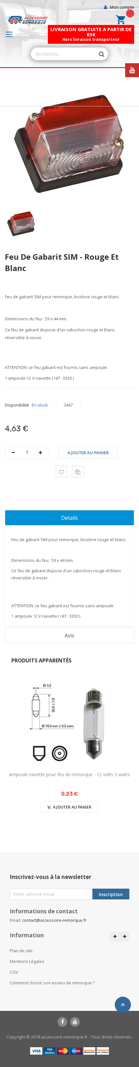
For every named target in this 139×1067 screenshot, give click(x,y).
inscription (111, 894)
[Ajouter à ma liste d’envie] (62, 472)
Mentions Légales (27, 961)
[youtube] (75, 1022)
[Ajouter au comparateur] (78, 472)
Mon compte (122, 7)
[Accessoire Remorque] (26, 20)
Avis (69, 635)
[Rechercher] (98, 54)
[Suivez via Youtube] (132, 70)
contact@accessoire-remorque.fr (54, 920)
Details (69, 517)
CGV (14, 972)
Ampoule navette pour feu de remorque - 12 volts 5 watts (69, 774)
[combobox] (63, 54)
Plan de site (21, 951)
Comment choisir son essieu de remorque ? (52, 983)
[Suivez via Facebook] (132, 56)
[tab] (69, 518)
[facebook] (62, 1022)
